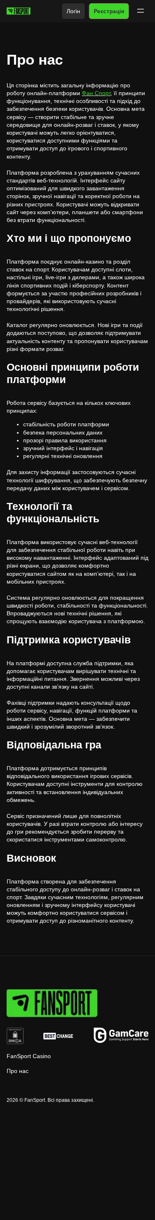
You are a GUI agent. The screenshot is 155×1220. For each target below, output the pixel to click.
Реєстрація (108, 11)
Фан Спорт (96, 93)
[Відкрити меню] (140, 11)
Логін (73, 11)
